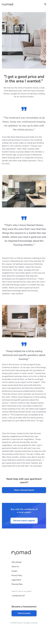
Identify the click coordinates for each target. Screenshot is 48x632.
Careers (14, 571)
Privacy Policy (17, 575)
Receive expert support (24, 520)
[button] (43, 4)
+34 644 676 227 (18, 596)
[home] (7, 4)
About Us (15, 566)
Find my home (24, 613)
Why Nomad (16, 562)
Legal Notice (16, 580)
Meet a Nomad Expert (24, 490)
